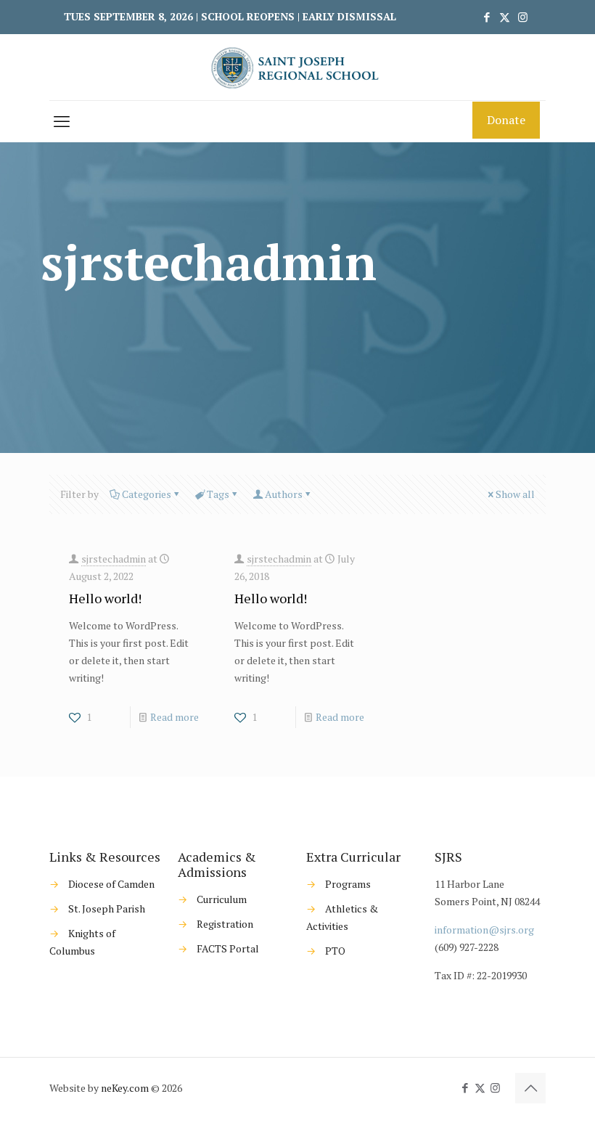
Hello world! (105, 598)
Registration (225, 924)
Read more (174, 717)
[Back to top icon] (530, 1088)
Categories (146, 494)
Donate (506, 120)
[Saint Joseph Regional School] (297, 67)
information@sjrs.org (484, 929)
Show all (515, 494)
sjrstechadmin (113, 558)
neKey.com (125, 1088)
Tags (218, 494)
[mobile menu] (61, 121)
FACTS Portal (228, 948)
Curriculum (222, 899)
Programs (348, 884)
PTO (335, 950)
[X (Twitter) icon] (504, 16)
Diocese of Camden (111, 884)
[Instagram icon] (522, 16)
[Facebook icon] (486, 16)
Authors (284, 494)
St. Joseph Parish (106, 908)
